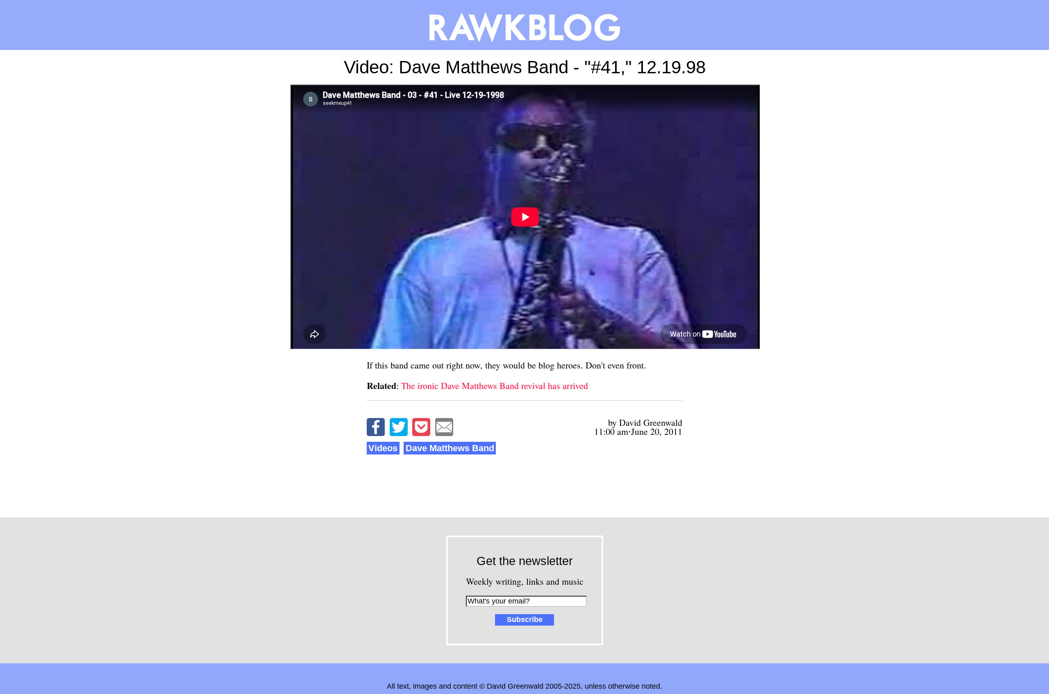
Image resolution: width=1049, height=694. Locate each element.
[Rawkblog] (524, 25)
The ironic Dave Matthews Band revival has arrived (494, 385)
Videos (382, 448)
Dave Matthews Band (450, 448)
